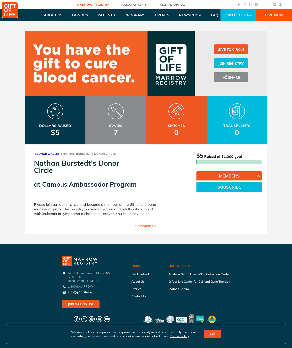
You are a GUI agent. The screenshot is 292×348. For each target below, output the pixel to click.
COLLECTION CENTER (134, 4)
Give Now (274, 15)
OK (212, 334)
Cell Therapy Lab (173, 4)
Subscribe (229, 187)
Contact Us (139, 296)
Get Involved (140, 274)
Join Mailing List (81, 304)
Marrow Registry (93, 5)
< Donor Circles (47, 154)
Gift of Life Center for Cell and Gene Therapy (199, 281)
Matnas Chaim (179, 289)
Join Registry (238, 15)
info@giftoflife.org (80, 292)
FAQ (214, 15)
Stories (136, 289)
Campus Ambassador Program (89, 184)
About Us (137, 281)
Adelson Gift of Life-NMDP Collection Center (199, 274)
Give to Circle (231, 49)
